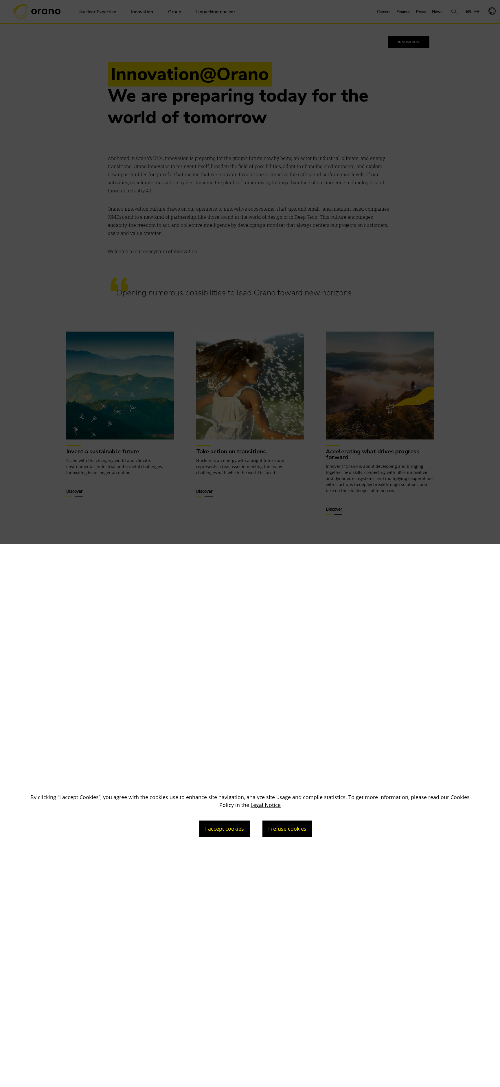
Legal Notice (266, 804)
